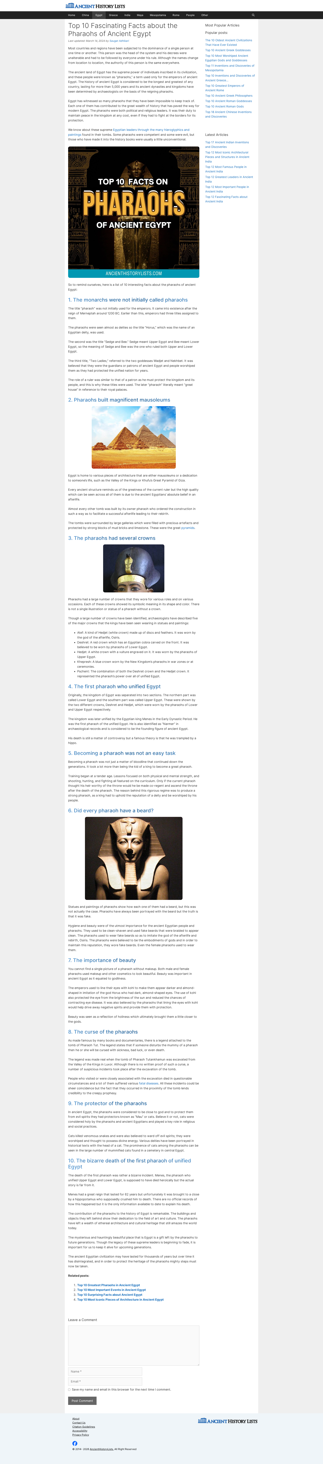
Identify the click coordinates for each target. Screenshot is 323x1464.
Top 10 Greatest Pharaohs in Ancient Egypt (108, 1285)
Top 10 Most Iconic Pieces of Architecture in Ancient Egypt (120, 1299)
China (85, 15)
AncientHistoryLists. (102, 1449)
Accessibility (79, 1430)
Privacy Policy (80, 1434)
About (75, 1418)
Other (204, 15)
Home (71, 15)
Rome (176, 15)
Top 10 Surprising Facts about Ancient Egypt (109, 1294)
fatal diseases (148, 1083)
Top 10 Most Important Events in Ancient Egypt (111, 1290)
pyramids (187, 528)
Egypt (99, 15)
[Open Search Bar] (253, 15)
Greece (113, 15)
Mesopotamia (158, 15)
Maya (140, 15)
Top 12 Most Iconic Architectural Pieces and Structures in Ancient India (227, 157)
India (127, 15)
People (190, 15)
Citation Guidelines (83, 1426)
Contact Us (78, 1422)
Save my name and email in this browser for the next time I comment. (121, 1389)
